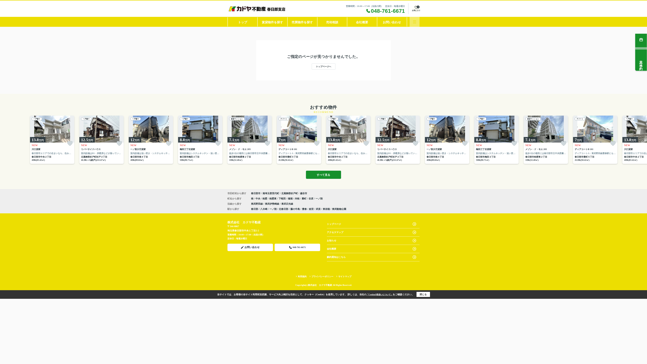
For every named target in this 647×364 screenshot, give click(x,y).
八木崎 (263, 209)
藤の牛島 (295, 209)
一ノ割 (319, 198)
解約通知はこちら (336, 257)
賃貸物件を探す (272, 22)
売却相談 (332, 22)
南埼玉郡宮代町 (271, 193)
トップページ (334, 224)
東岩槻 (326, 209)
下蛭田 (282, 198)
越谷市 (303, 193)
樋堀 (290, 198)
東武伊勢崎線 (272, 204)
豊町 (304, 198)
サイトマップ (344, 276)
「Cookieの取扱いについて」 (379, 294)
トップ (242, 22)
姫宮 (311, 209)
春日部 (254, 209)
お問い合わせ (392, 22)
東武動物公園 (339, 209)
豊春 (304, 209)
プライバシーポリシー (322, 276)
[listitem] (249, 140)
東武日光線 (287, 204)
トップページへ (323, 66)
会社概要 (362, 22)
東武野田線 (257, 204)
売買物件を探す (302, 22)
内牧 (297, 198)
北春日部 (283, 209)
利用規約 (302, 276)
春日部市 (255, 193)
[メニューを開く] (414, 22)
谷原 (311, 198)
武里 (318, 209)
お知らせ (331, 240)
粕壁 (265, 198)
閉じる (423, 294)
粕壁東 (273, 198)
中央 (258, 198)
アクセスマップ (335, 232)
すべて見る (323, 174)
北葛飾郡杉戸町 (289, 193)
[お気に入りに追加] (70, 143)
